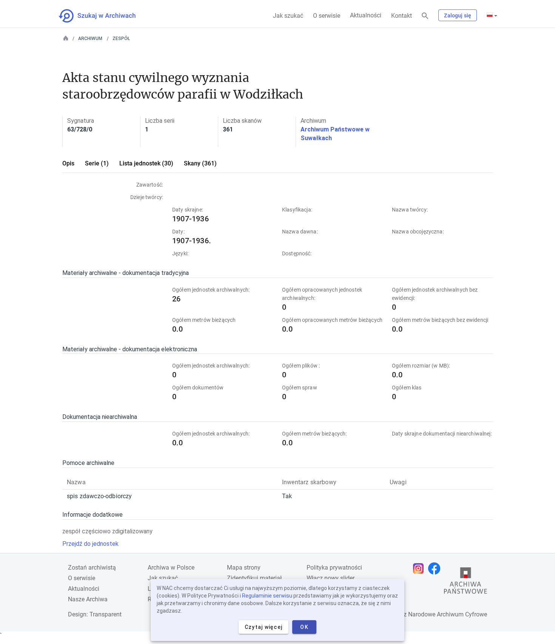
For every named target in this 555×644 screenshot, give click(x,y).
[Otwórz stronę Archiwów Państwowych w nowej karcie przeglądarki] (465, 582)
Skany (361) (200, 163)
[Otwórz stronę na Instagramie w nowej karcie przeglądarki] (420, 568)
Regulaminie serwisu (267, 596)
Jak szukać (288, 15)
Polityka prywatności (334, 567)
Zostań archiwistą (92, 567)
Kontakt (401, 15)
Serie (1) (97, 163)
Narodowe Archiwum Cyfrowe (447, 614)
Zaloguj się (457, 15)
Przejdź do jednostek (90, 543)
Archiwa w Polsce (171, 567)
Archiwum (90, 38)
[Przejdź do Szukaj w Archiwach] (104, 16)
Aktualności (365, 15)
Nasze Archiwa (88, 599)
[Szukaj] (425, 16)
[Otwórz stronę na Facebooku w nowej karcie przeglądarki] (436, 568)
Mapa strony (244, 567)
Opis (68, 163)
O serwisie (326, 15)
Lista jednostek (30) (146, 163)
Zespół (121, 38)
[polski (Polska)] (492, 15)
